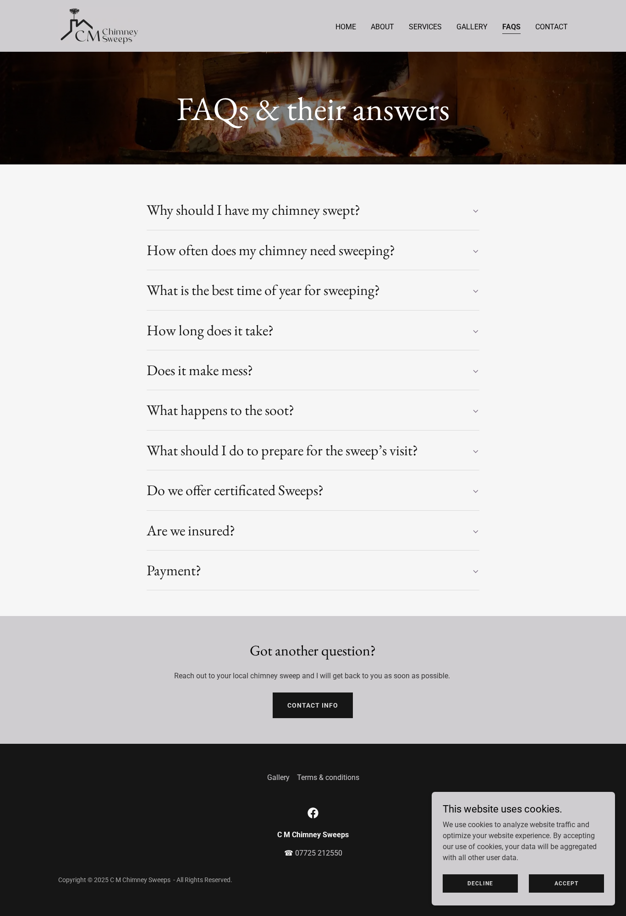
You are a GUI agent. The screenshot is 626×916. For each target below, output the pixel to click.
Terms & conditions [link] (328, 777)
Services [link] (425, 26)
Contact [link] (551, 26)
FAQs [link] (511, 26)
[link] (99, 25)
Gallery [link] (472, 26)
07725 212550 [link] (318, 853)
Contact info (312, 705)
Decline (480, 883)
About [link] (382, 26)
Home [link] (345, 26)
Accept (566, 883)
